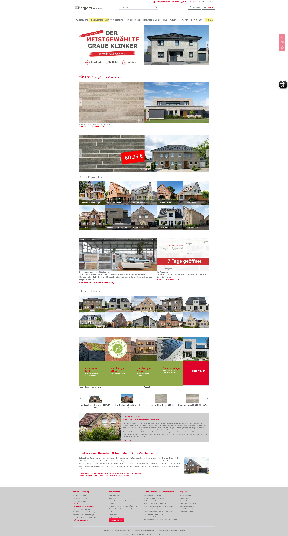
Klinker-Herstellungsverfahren (155, 517)
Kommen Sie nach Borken (169, 279)
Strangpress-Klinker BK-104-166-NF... (160, 405)
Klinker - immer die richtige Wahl (156, 503)
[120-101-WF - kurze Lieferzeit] (144, 303)
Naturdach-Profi (90, 370)
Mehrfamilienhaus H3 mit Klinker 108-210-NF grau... (126, 406)
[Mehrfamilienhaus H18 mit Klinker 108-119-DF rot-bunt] (95, 398)
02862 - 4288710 (81, 495)
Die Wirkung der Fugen (188, 509)
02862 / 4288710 (191, 1)
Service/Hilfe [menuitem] (208, 2)
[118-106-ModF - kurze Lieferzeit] (144, 320)
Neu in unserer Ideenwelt (132, 416)
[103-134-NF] (92, 320)
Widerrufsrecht (114, 495)
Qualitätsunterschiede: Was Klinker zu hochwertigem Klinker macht (158, 513)
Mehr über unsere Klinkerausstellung (96, 282)
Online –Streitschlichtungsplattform (122, 509)
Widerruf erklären (116, 520)
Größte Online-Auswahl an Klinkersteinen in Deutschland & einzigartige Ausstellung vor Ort (111, 474)
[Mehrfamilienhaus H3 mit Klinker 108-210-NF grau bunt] (126, 398)
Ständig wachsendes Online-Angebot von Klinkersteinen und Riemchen (104, 476)
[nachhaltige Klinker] (118, 349)
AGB (110, 512)
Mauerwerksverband (186, 506)
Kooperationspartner (116, 517)
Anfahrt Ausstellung (80, 520)
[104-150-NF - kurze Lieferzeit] (118, 303)
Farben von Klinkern (151, 501)
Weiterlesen (127, 440)
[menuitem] (138, 7)
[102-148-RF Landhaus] (170, 320)
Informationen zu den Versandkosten (122, 501)
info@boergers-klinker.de (168, 1)
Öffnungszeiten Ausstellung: (83, 507)
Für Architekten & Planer (153, 495)
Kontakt (111, 503)
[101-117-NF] (118, 320)
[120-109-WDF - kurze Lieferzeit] (92, 303)
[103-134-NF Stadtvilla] (170, 303)
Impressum (113, 514)
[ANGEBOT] (144, 153)
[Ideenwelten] (196, 349)
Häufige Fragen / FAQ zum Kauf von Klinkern (160, 520)
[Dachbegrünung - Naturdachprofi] (91, 349)
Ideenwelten (184, 501)
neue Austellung (118, 254)
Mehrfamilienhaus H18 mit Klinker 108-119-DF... (95, 406)
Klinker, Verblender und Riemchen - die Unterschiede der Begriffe (158, 507)
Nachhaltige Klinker (117, 370)
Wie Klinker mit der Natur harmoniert (141, 419)
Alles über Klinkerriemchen (154, 498)
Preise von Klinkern (186, 512)
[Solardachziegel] (170, 349)
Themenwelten (184, 498)
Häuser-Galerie (185, 495)
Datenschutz (113, 498)
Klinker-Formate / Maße (188, 503)
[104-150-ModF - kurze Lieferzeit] (196, 303)
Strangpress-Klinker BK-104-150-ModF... (192, 405)
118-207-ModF (144, 102)
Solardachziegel (171, 368)
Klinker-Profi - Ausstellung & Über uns (123, 506)
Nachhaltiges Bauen (144, 370)
